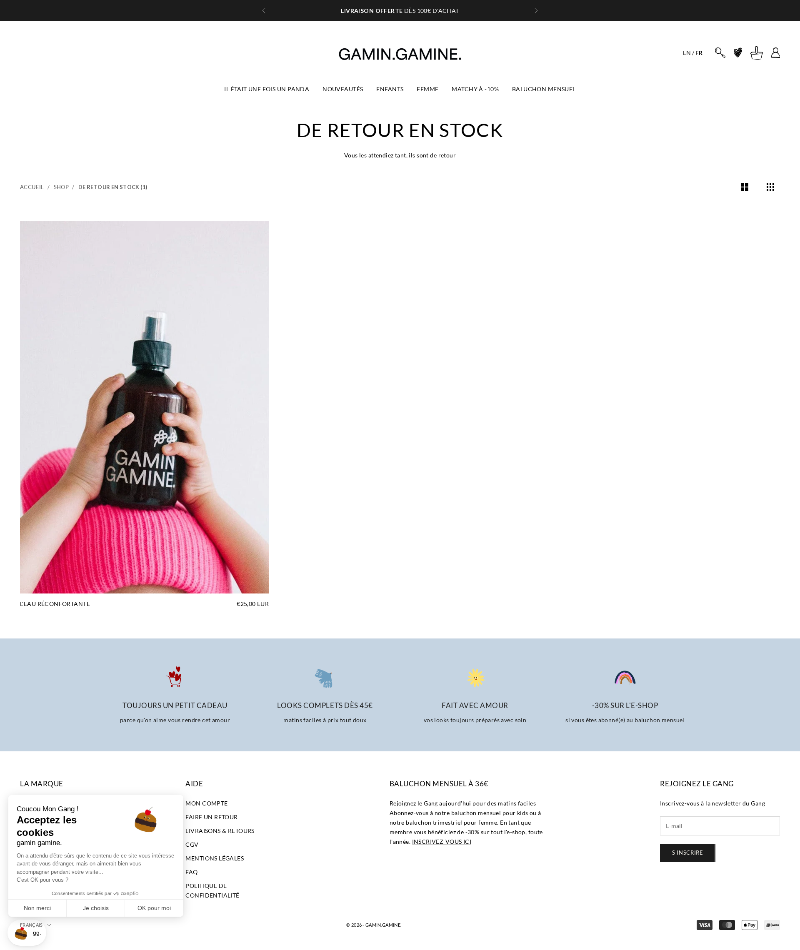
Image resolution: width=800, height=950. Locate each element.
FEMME (427, 88)
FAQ (191, 871)
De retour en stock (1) (112, 187)
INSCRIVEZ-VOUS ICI (442, 841)
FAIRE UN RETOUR (211, 816)
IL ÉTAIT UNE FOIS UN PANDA (266, 88)
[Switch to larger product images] (744, 187)
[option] (687, 52)
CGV (191, 844)
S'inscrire (687, 852)
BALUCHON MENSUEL (544, 88)
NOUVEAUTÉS (342, 88)
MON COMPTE (206, 803)
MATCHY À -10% (475, 88)
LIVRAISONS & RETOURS (219, 830)
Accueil (32, 187)
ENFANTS (389, 88)
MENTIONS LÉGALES (214, 858)
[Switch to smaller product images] (770, 187)
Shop (61, 187)
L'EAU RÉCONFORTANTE (55, 603)
